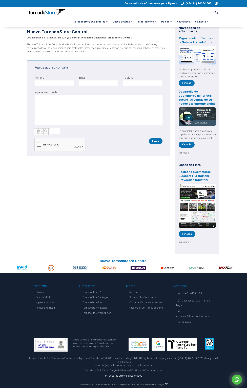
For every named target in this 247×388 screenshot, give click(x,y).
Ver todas (184, 152)
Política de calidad (45, 307)
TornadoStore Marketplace (97, 313)
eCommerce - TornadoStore (110, 384)
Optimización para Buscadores (145, 302)
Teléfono (128, 77)
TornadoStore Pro (92, 302)
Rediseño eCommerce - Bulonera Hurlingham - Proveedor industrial (196, 176)
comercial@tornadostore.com (110, 365)
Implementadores (45, 302)
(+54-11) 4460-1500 (198, 3)
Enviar (155, 141)
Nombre (39, 77)
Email (82, 77)
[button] (216, 13)
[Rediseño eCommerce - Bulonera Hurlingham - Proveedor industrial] (197, 206)
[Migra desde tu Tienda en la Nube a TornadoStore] (197, 55)
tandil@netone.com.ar (150, 370)
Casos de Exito (43, 297)
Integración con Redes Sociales (146, 307)
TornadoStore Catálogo (95, 297)
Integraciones (146, 21)
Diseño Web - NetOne (88, 384)
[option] (22, 268)
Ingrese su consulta (45, 92)
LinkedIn (186, 322)
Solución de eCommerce (142, 297)
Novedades (183, 21)
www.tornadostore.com (140, 365)
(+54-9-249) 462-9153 (125, 370)
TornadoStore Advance (95, 307)
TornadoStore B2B (92, 292)
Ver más (186, 83)
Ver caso (187, 234)
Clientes (40, 292)
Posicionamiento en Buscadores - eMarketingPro (144, 384)
